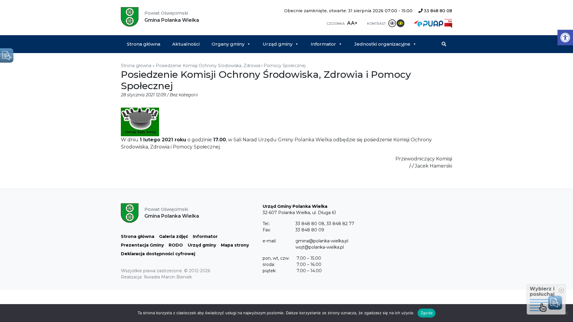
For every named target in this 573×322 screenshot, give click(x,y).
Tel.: (266, 223)
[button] (565, 37)
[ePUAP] (429, 23)
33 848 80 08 (437, 10)
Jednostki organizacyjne (382, 44)
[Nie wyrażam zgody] (566, 313)
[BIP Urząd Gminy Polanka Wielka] (448, 23)
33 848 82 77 (340, 223)
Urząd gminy (277, 44)
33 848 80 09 (309, 230)
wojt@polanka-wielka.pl (319, 247)
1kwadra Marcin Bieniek (168, 277)
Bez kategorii (184, 94)
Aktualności (186, 44)
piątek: (269, 270)
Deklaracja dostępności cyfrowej (158, 253)
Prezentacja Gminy (142, 245)
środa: (269, 264)
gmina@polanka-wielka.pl (321, 241)
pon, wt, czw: (276, 258)
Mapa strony (235, 245)
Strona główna (143, 44)
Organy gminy (228, 44)
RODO (176, 245)
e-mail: (269, 241)
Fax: (267, 230)
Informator (323, 44)
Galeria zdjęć (173, 236)
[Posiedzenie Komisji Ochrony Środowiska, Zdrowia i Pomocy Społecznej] (140, 121)
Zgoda (426, 312)
